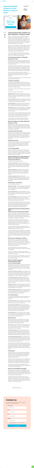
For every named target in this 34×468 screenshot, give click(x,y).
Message (9, 418)
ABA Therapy (7, 449)
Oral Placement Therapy (8, 454)
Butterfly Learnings (8, 465)
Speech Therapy (7, 452)
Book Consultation (17, 425)
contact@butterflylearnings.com (21, 448)
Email (8, 414)
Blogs (6, 445)
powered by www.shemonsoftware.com (24, 465)
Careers (18, 440)
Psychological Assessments (9, 455)
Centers (6, 442)
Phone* (9, 409)
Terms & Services (19, 442)
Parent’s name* (10, 405)
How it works (7, 440)
